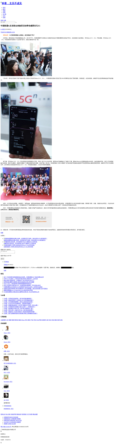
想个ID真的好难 (8, 363)
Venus (5, 333)
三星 (47, 320)
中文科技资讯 (13, 422)
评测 (4, 12)
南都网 (19, 419)
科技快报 (15, 417)
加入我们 (8, 414)
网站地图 (35, 414)
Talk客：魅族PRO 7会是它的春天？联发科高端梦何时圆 (19, 311)
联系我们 (24, 414)
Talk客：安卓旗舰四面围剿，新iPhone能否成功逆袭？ (18, 302)
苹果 (40, 320)
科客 (5, 351)
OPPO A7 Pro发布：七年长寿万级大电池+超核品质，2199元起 (21, 278)
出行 (4, 15)
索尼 (29, 320)
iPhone (23, 320)
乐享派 (10, 423)
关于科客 (29, 414)
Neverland (6, 381)
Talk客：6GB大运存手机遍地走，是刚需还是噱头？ (18, 303)
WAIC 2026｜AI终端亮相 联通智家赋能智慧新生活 (17, 283)
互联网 (44, 320)
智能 (13, 320)
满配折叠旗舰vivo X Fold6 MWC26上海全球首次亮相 (18, 290)
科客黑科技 (7, 419)
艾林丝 (6, 264)
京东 (13, 32)
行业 (37, 320)
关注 (8, 333)
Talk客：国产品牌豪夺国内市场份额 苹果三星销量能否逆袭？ (21, 313)
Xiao (5, 391)
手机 (2, 32)
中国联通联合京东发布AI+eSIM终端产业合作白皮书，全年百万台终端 (23, 287)
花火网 (14, 423)
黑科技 (16, 320)
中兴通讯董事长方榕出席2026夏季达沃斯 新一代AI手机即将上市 (21, 292)
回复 (5, 270)
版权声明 (13, 414)
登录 (2, 20)
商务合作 (3, 414)
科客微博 (6, 417)
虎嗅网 (6, 423)
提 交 (2, 258)
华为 (4, 32)
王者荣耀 (3, 320)
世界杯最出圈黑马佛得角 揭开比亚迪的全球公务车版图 (19, 282)
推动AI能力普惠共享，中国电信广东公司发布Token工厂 (19, 280)
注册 (4, 20)
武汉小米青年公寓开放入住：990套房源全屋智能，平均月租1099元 (22, 285)
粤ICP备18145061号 (6, 426)
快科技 (11, 417)
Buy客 (4, 14)
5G (11, 32)
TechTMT (6, 422)
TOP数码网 (13, 419)
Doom (5, 342)
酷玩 (4, 9)
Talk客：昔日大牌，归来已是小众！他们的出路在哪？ (18, 310)
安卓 (50, 320)
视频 (4, 11)
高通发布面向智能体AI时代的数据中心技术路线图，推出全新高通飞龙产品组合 (26, 288)
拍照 (58, 320)
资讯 (4, 7)
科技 (53, 320)
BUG (5, 372)
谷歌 (61, 320)
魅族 (19, 320)
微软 (55, 320)
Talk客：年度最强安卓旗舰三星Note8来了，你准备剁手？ (19, 306)
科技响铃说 (7, 408)
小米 (7, 320)
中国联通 (8, 32)
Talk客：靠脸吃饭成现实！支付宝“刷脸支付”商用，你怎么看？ (21, 305)
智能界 (19, 422)
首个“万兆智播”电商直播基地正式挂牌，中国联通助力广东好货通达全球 (24, 277)
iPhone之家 (19, 420)
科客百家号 (7, 420)
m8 (4, 400)
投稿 (4, 17)
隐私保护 (19, 414)
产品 (32, 320)
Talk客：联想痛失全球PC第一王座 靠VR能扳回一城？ (18, 308)
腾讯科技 (12, 420)
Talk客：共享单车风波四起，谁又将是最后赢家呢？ (18, 298)
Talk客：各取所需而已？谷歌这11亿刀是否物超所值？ (18, 300)
